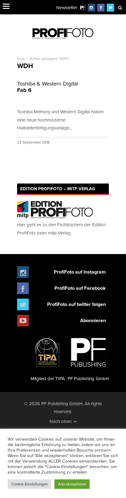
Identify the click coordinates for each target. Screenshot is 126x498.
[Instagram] (91, 7)
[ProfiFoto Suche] (120, 7)
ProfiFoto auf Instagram (80, 271)
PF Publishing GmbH (88, 378)
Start (21, 58)
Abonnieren (93, 320)
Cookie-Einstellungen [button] (29, 484)
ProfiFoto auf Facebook (80, 288)
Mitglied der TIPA (48, 378)
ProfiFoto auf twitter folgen (76, 304)
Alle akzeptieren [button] (72, 484)
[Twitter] (111, 7)
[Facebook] (101, 7)
